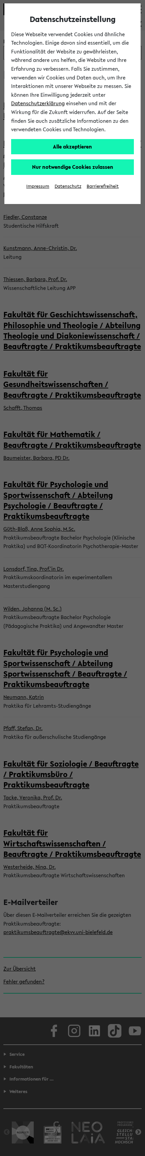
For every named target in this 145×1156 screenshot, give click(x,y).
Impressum (37, 186)
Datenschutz (68, 186)
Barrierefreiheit (103, 186)
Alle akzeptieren (72, 146)
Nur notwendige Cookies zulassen (72, 167)
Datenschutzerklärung (38, 103)
